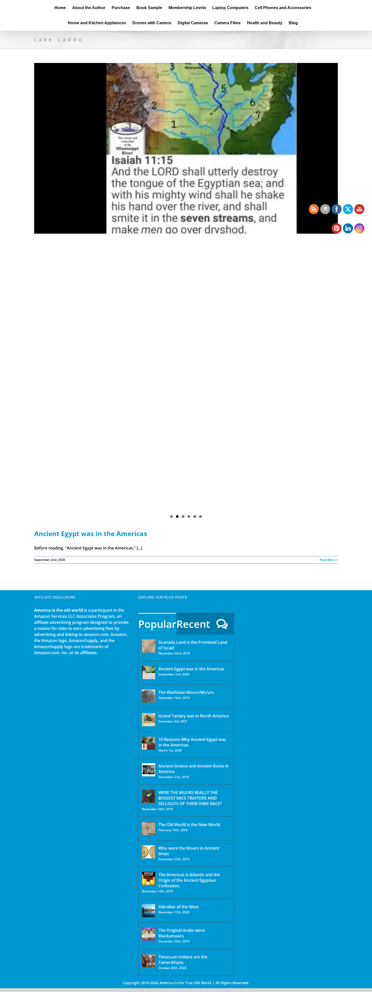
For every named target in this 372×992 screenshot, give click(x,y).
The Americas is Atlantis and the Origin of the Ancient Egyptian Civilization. (189, 880)
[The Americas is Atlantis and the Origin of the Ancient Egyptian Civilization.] (148, 878)
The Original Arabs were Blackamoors (181, 933)
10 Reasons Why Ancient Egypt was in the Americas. (192, 742)
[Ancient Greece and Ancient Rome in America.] (148, 769)
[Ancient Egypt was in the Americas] (186, 292)
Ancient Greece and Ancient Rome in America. (193, 768)
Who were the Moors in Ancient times (188, 850)
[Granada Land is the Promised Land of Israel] (148, 646)
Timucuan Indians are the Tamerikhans (182, 959)
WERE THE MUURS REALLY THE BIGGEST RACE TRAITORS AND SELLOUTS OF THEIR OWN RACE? (190, 798)
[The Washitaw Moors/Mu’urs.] (148, 696)
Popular (157, 624)
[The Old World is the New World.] (148, 828)
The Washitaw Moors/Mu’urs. (186, 692)
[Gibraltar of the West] (148, 910)
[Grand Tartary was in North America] (148, 719)
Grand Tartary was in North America (193, 716)
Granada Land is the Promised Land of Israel (192, 645)
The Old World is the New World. (189, 824)
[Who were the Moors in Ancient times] (148, 851)
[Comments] (222, 623)
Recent (193, 624)
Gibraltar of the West (178, 907)
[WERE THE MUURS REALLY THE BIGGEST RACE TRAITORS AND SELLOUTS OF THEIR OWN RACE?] (148, 796)
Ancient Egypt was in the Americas (90, 533)
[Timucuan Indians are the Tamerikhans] (148, 960)
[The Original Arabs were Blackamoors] (148, 934)
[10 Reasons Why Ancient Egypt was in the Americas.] (148, 743)
